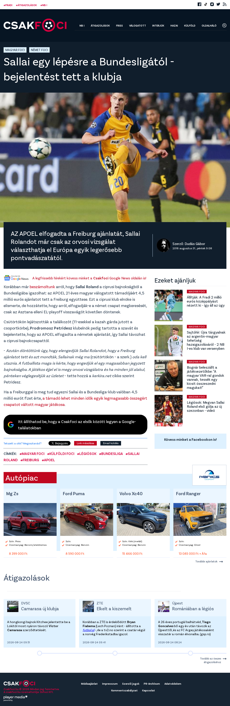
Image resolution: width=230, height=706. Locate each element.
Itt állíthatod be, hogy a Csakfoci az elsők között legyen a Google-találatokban (77, 424)
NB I (82, 25)
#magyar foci (32, 453)
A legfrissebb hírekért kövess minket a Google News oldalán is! (89, 278)
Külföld (189, 25)
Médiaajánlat (89, 683)
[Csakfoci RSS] (224, 4)
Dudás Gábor (195, 243)
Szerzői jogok (130, 683)
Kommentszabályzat (124, 690)
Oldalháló (209, 25)
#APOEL (48, 460)
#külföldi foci (60, 453)
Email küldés (110, 443)
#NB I (43, 5)
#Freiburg (29, 460)
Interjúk (158, 25)
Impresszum (110, 683)
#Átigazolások (26, 5)
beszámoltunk (42, 286)
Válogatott (137, 25)
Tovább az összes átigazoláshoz (210, 660)
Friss (119, 25)
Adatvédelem (172, 683)
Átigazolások (100, 25)
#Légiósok (86, 453)
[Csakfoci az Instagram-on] (212, 4)
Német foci (39, 50)
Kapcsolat (148, 690)
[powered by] (15, 697)
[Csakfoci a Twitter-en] (218, 4)
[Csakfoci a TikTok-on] (206, 4)
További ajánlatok (206, 561)
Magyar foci (15, 50)
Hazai (174, 25)
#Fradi (8, 5)
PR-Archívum (152, 683)
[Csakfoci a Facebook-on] (199, 4)
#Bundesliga (111, 453)
